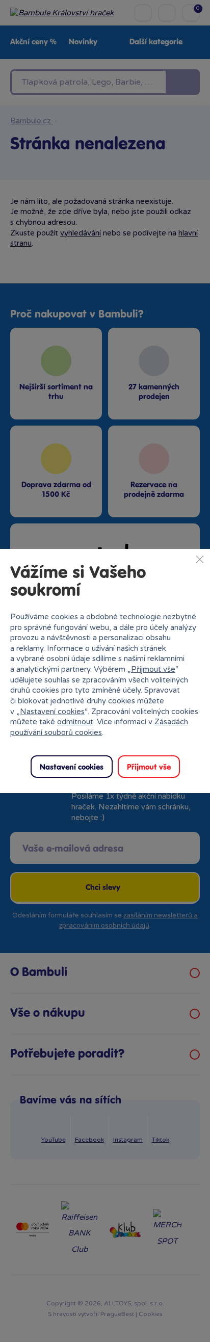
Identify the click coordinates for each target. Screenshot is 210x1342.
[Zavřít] (200, 559)
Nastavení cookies (52, 711)
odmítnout (75, 721)
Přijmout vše (153, 669)
